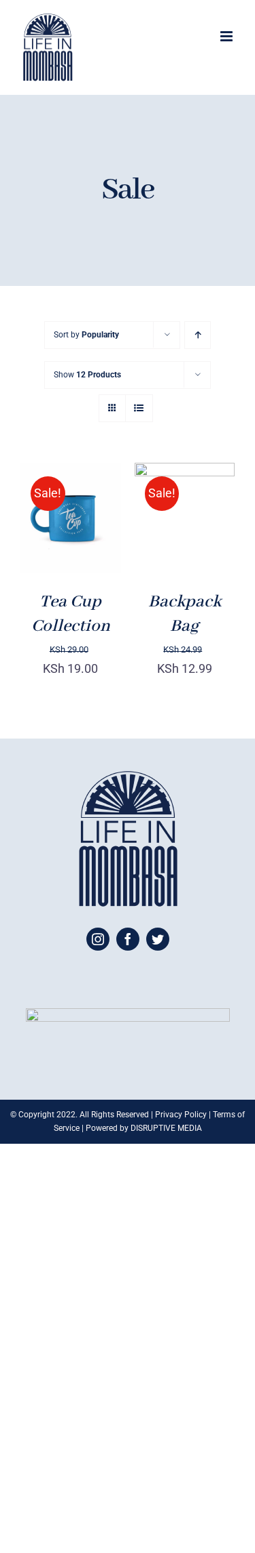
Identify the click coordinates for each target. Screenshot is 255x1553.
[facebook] (127, 939)
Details (50, 543)
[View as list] (139, 408)
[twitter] (157, 939)
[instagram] (97, 939)
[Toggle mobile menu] (227, 36)
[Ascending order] (197, 335)
